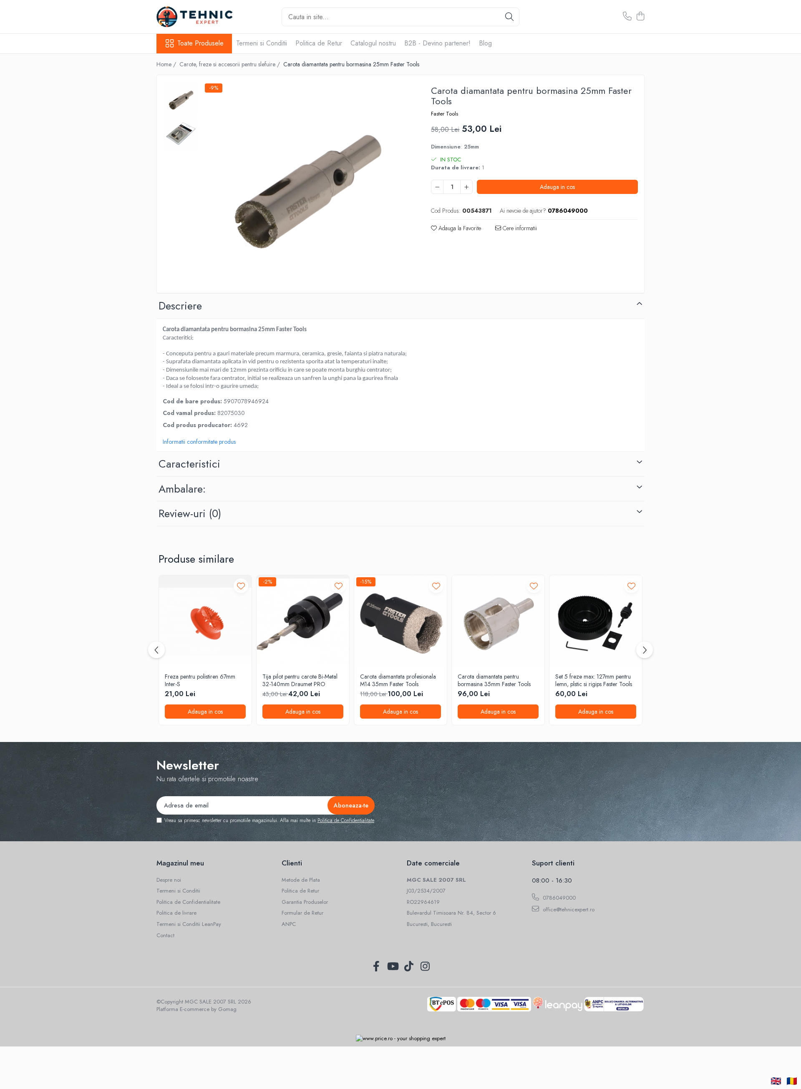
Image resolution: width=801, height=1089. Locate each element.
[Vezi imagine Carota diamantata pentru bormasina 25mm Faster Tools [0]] (181, 99)
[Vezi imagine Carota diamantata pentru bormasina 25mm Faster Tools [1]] (181, 134)
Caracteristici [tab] (189, 464)
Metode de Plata (301, 880)
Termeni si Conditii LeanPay (188, 924)
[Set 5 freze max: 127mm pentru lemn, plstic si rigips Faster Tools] (595, 621)
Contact (165, 935)
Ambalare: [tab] (182, 489)
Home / (167, 64)
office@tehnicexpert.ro (567, 909)
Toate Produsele (200, 43)
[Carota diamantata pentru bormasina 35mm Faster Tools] (498, 621)
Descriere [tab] (180, 306)
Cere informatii (519, 228)
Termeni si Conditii (261, 43)
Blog (485, 43)
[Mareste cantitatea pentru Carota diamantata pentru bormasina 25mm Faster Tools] (466, 187)
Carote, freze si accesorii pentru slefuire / (230, 64)
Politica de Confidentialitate (345, 820)
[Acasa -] (198, 16)
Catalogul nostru (373, 43)
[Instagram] (425, 966)
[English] (776, 1081)
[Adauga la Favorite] (241, 585)
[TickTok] (408, 966)
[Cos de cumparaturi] (640, 17)
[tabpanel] (306, 185)
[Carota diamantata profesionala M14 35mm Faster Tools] (400, 621)
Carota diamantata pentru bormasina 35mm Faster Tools (494, 680)
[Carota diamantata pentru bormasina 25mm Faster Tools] (306, 185)
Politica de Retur (318, 43)
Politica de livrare (176, 913)
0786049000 (558, 898)
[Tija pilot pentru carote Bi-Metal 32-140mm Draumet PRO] (303, 621)
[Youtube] (392, 966)
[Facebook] (376, 966)
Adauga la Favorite (459, 228)
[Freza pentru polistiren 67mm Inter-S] (205, 621)
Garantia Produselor (305, 902)
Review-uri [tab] (190, 513)
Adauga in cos (557, 187)
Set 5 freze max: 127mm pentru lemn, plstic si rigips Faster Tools (593, 680)
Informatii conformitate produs (199, 441)
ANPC (289, 924)
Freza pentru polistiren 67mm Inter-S (200, 680)
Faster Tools (444, 114)
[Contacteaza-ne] (627, 17)
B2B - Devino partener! (437, 43)
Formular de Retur (302, 913)
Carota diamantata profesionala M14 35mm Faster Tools (398, 680)
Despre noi (168, 880)
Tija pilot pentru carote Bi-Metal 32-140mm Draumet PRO (300, 680)
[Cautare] (509, 17)
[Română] (792, 1081)
